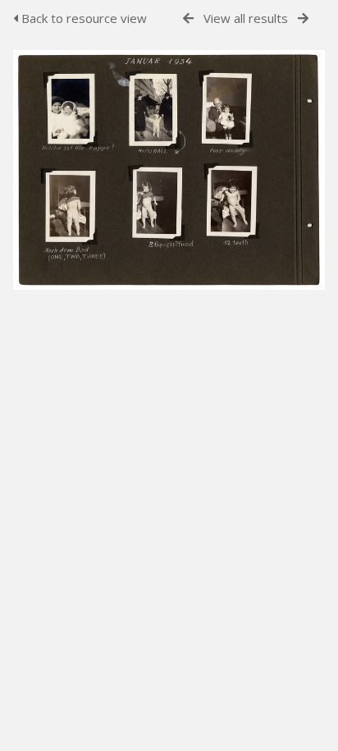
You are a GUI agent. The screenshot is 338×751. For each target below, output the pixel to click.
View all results (245, 18)
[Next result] (303, 18)
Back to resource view (82, 18)
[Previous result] (188, 18)
